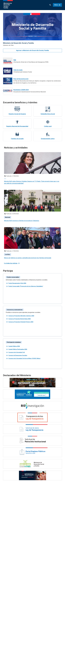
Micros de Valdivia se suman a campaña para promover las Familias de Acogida (27, 258)
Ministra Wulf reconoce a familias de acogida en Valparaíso (21, 220)
